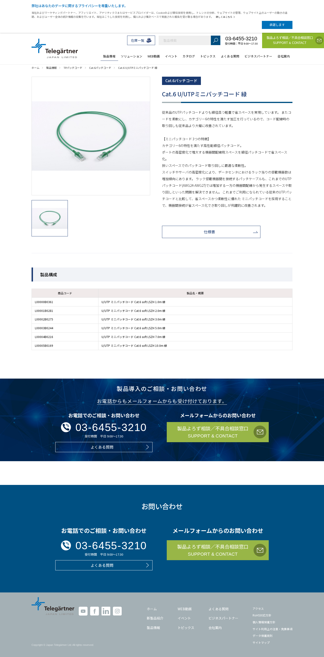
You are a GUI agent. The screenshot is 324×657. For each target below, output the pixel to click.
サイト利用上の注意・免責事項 (272, 629)
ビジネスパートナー (223, 618)
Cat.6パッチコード (181, 80)
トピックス (186, 627)
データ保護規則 (263, 636)
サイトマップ (261, 642)
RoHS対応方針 (262, 615)
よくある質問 (218, 608)
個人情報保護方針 (264, 622)
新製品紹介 (155, 618)
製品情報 (153, 627)
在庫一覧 (137, 40)
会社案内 (215, 627)
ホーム (152, 608)
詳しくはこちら (224, 17)
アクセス (258, 608)
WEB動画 (185, 608)
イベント (184, 618)
